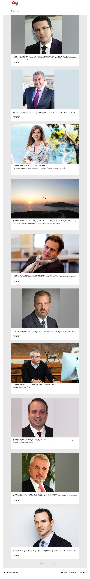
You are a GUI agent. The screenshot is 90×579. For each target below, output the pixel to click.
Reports (75, 572)
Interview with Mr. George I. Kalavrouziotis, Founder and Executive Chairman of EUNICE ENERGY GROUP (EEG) (42, 220)
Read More (16, 62)
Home (62, 572)
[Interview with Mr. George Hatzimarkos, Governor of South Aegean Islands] (45, 363)
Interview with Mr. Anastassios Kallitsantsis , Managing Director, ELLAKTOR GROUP (35, 494)
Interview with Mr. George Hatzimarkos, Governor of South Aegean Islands (33, 384)
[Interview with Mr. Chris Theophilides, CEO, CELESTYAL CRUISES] (45, 89)
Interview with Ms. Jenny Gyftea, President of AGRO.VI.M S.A (29, 165)
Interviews (80, 572)
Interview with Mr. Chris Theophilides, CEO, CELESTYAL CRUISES (30, 111)
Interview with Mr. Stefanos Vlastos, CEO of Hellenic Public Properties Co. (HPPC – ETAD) (37, 330)
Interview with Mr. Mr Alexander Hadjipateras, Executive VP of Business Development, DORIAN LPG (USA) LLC (42, 549)
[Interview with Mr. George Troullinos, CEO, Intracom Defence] (45, 417)
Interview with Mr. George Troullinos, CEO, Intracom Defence (30, 439)
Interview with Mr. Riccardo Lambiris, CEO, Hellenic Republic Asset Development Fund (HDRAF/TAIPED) (41, 56)
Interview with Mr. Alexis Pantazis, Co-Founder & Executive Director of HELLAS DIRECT (37, 275)
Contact (85, 572)
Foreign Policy (68, 572)
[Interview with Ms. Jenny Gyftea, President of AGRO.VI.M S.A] (45, 144)
